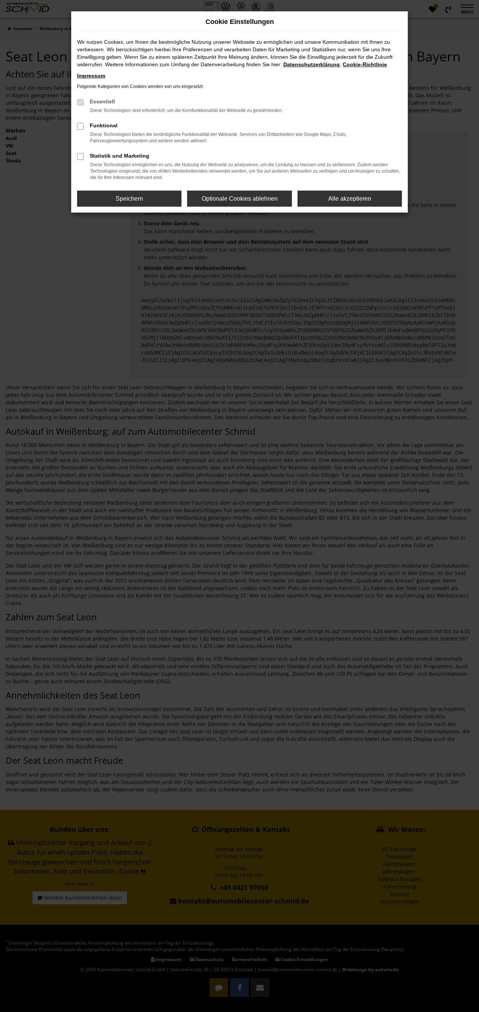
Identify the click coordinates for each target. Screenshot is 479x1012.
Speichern (129, 198)
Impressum (91, 76)
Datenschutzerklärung (311, 64)
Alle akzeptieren (349, 198)
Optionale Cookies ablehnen (240, 198)
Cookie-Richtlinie (365, 64)
